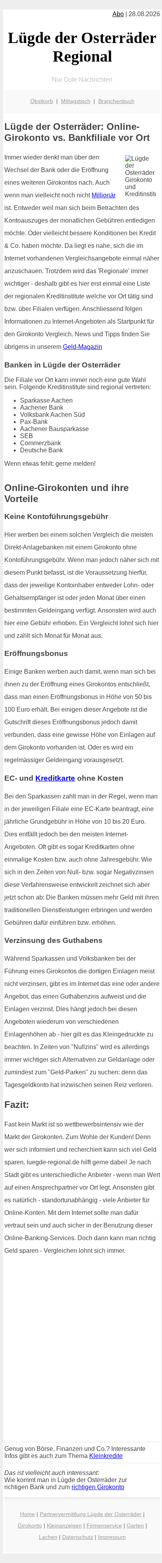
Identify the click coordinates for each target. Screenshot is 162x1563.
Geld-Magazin (82, 346)
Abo (118, 14)
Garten (135, 1525)
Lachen (48, 1537)
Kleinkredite (106, 1455)
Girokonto (30, 1525)
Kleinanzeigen (64, 1525)
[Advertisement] (81, 1351)
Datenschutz (77, 1537)
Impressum (112, 1537)
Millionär (104, 195)
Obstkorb (41, 101)
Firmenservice (104, 1525)
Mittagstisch (75, 101)
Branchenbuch (116, 101)
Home (27, 1514)
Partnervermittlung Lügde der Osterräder (91, 1514)
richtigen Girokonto (98, 1487)
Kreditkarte (55, 778)
